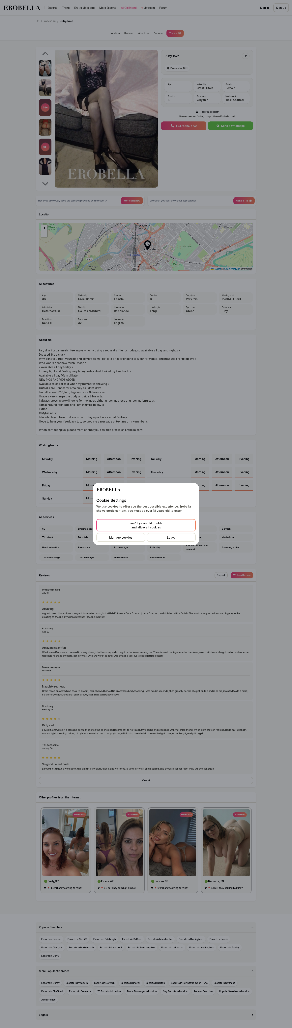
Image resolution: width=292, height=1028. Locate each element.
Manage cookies (120, 537)
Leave (171, 537)
